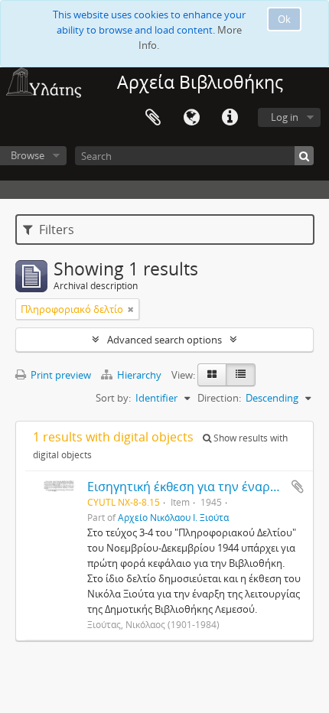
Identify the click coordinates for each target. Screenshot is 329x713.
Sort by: (113, 398)
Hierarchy (139, 375)
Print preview (59, 375)
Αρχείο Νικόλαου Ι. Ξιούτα (173, 517)
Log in (284, 117)
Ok (284, 19)
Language (191, 118)
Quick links (229, 118)
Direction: (219, 398)
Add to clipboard (297, 486)
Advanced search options (164, 340)
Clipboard (153, 118)
